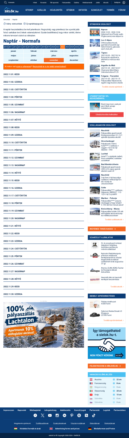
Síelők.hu (11, 10)
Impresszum (8, 410)
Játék (98, 3)
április (74, 51)
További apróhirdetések (113, 320)
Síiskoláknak (95, 423)
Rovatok (43, 3)
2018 (44, 47)
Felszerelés (66, 3)
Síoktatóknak (109, 423)
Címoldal (6, 19)
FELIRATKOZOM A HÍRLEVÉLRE (104, 366)
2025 (77, 47)
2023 (67, 47)
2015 (29, 47)
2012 (15, 47)
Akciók (105, 3)
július (54, 56)
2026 (82, 47)
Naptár (14, 19)
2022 (63, 47)
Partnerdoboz (120, 410)
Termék (110, 10)
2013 (20, 47)
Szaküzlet (97, 10)
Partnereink (95, 410)
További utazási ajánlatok (112, 87)
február (34, 51)
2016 (34, 47)
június (33, 56)
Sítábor (70, 10)
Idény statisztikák (14, 24)
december (74, 60)
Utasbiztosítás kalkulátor (107, 114)
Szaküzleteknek (59, 423)
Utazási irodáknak (78, 423)
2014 (25, 47)
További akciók (116, 287)
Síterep (29, 10)
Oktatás (82, 10)
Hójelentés (56, 10)
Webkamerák (87, 3)
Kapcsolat (22, 410)
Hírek (35, 3)
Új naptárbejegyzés (34, 24)
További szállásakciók (114, 220)
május (13, 56)
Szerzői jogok (80, 410)
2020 (53, 47)
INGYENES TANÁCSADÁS (101, 229)
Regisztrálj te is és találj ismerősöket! (49, 66)
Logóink (106, 410)
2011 (10, 47)
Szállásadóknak (42, 423)
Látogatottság (50, 410)
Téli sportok (54, 3)
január (13, 51)
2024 (72, 47)
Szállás (41, 10)
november (54, 60)
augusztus (74, 56)
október (33, 60)
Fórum (121, 10)
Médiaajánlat (35, 410)
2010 (6, 47)
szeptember (13, 60)
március (53, 51)
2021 (58, 47)
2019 (48, 47)
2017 (39, 47)
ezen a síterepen (23, 66)
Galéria (76, 3)
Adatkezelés (65, 410)
